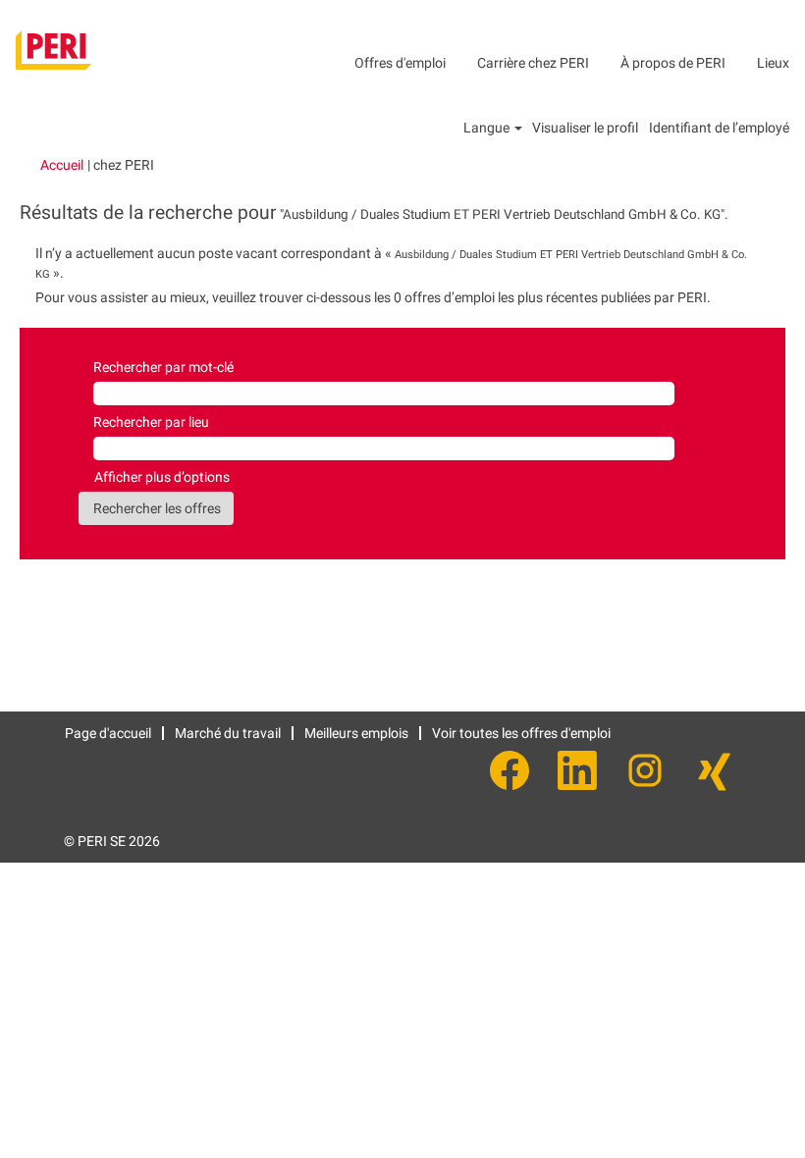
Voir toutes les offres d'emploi (521, 733)
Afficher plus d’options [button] (162, 477)
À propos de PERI (672, 63)
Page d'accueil (108, 733)
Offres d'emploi (400, 63)
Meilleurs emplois (356, 733)
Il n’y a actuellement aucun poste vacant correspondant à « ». (391, 263)
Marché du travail (228, 733)
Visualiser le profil (585, 127)
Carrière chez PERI (533, 63)
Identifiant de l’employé (719, 127)
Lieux (773, 63)
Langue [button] (487, 127)
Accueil (61, 165)
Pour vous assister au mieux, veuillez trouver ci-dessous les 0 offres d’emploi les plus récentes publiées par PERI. (373, 297)
